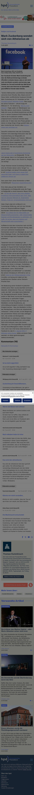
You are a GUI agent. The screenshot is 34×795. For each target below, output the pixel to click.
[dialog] (17, 397)
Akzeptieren (27, 400)
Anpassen (5, 400)
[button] (31, 7)
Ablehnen (17, 400)
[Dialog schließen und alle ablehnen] (33, 392)
